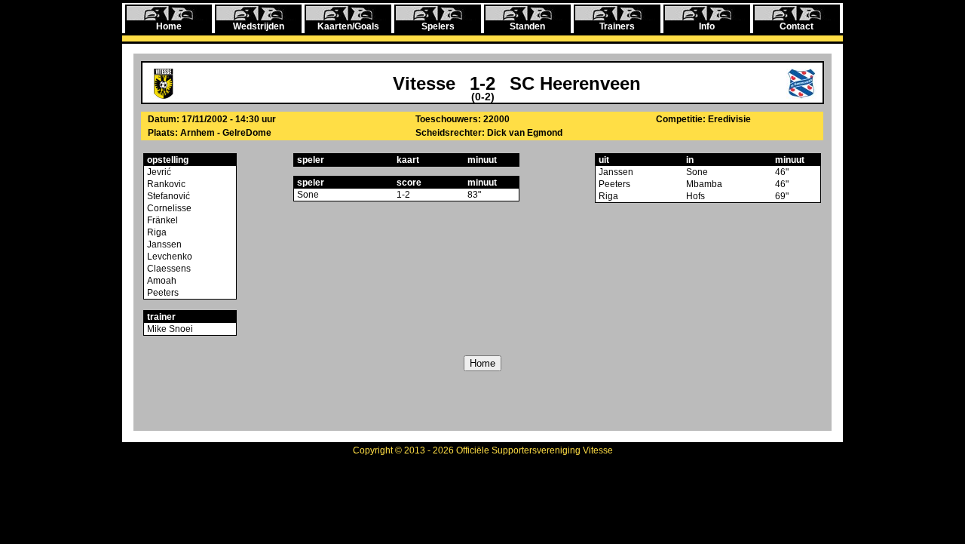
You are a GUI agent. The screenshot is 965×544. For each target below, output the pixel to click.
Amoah (160, 280)
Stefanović (167, 196)
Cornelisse (168, 208)
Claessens (168, 268)
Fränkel (161, 220)
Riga (156, 232)
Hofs (695, 196)
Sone (308, 194)
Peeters (162, 292)
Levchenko (168, 256)
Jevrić (158, 172)
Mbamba (704, 184)
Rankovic (165, 184)
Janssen (163, 244)
